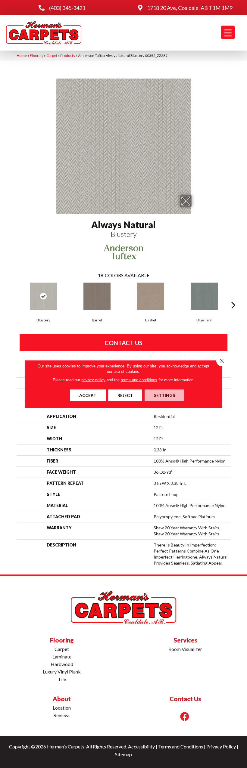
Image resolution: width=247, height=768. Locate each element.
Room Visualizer (185, 649)
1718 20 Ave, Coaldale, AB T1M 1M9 (190, 8)
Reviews (61, 715)
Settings (164, 395)
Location (62, 708)
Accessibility (141, 746)
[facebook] (184, 716)
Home (22, 55)
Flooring (36, 55)
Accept (87, 395)
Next (233, 296)
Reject (125, 395)
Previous (13, 296)
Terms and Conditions (180, 746)
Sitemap (123, 754)
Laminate (61, 656)
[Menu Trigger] (228, 32)
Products (67, 55)
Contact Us (123, 342)
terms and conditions (139, 380)
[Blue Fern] (204, 296)
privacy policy (93, 380)
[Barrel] (97, 296)
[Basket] (150, 296)
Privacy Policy (221, 746)
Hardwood (62, 664)
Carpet (51, 55)
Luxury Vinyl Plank (62, 671)
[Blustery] (43, 296)
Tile (62, 679)
